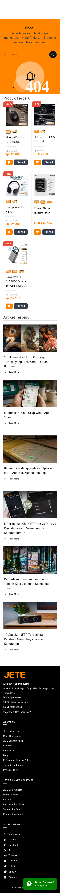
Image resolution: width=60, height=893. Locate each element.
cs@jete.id (16, 707)
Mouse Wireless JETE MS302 (15, 139)
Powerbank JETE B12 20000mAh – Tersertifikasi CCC (16, 281)
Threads (13, 839)
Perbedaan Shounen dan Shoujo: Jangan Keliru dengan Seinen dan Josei (27, 584)
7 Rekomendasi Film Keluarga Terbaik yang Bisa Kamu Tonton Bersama (26, 362)
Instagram (14, 834)
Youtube (12, 855)
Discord (12, 877)
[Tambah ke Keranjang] (9, 162)
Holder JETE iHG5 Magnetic (44, 139)
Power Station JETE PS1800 (42, 210)
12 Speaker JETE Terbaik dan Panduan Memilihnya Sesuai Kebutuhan (24, 639)
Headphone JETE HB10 (16, 209)
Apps (8, 384)
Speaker (18, 606)
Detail (21, 162)
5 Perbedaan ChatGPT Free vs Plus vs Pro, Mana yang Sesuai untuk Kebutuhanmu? (30, 528)
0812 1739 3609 (22, 712)
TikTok (12, 866)
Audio (8, 606)
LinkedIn (12, 860)
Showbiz (10, 328)
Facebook (13, 845)
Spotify (12, 871)
